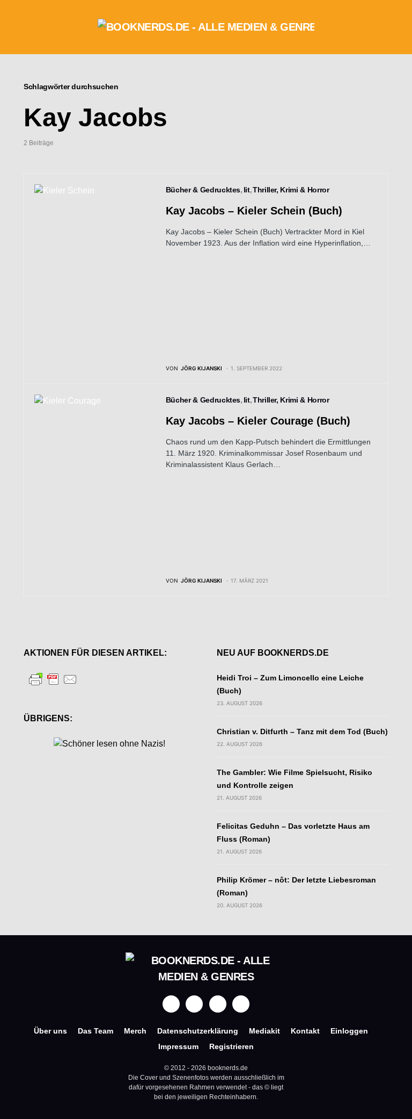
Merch (135, 1031)
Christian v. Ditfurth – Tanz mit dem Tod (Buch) (302, 731)
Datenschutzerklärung (197, 1031)
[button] (27, 26)
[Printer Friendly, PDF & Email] (53, 678)
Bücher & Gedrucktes (203, 189)
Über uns (50, 1031)
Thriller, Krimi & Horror (291, 189)
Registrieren (231, 1046)
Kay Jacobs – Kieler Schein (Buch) (254, 211)
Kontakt (305, 1031)
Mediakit (264, 1031)
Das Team (95, 1031)
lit (247, 189)
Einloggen (349, 1031)
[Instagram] (194, 1004)
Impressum (178, 1046)
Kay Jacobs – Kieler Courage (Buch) (258, 421)
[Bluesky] (240, 1004)
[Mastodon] (217, 1004)
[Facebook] (171, 1004)
